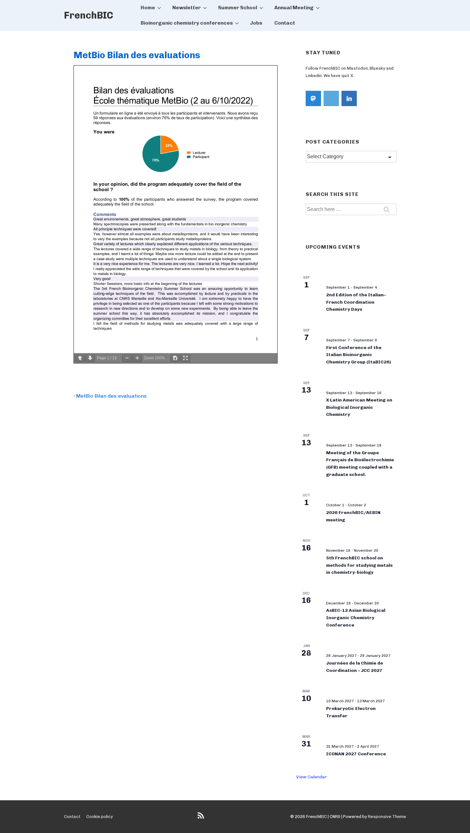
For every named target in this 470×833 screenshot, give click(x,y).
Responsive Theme (387, 816)
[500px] (331, 98)
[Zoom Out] (127, 358)
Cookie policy (99, 816)
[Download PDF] (175, 358)
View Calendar (311, 777)
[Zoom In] (137, 358)
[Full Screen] (185, 358)
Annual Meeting (294, 7)
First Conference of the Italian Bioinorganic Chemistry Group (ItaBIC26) (358, 355)
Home (148, 7)
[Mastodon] (313, 98)
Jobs (256, 23)
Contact (284, 23)
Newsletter (186, 7)
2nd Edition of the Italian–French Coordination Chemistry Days (356, 302)
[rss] (202, 817)
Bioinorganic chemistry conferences (187, 23)
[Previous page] (80, 358)
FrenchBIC (88, 15)
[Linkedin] (349, 98)
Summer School (237, 7)
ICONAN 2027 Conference (356, 754)
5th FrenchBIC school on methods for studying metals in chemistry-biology (359, 565)
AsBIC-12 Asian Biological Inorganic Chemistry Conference (355, 617)
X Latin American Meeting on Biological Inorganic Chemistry (359, 407)
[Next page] (90, 358)
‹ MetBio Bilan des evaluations (110, 396)
